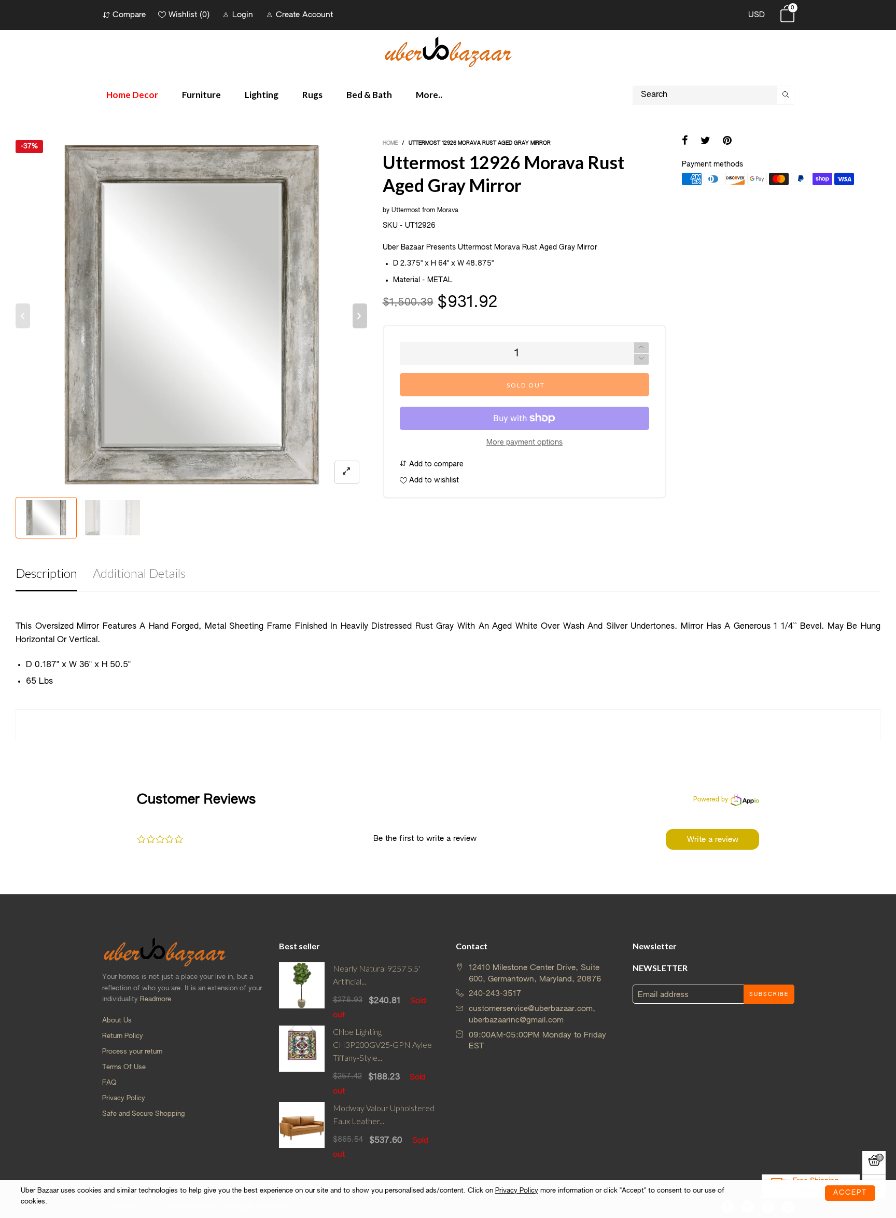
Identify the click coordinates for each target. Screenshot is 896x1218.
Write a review (712, 839)
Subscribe (769, 994)
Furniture (201, 94)
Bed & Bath (369, 94)
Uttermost (405, 210)
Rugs (312, 94)
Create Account (304, 15)
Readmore (155, 999)
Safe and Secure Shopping (143, 1114)
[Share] (685, 141)
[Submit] (785, 95)
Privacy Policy (123, 1098)
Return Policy (122, 1036)
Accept (850, 1192)
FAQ (109, 1082)
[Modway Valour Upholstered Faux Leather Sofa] (302, 1131)
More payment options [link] (524, 442)
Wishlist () (189, 15)
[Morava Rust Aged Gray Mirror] (112, 517)
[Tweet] (705, 141)
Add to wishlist (433, 480)
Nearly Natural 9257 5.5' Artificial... (376, 974)
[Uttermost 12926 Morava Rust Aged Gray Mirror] (191, 316)
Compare (129, 15)
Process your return (132, 1051)
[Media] (346, 472)
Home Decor (132, 94)
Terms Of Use (124, 1067)
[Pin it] (727, 141)
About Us (117, 1020)
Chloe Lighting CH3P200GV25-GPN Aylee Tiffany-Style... (382, 1044)
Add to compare (435, 464)
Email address (663, 995)
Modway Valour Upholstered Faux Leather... (384, 1114)
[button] (23, 315)
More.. (429, 94)
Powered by (710, 800)
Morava (447, 210)
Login (242, 15)
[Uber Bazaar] (448, 51)
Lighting (261, 94)
